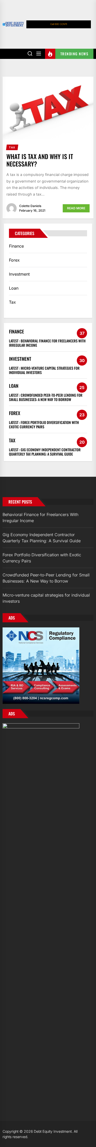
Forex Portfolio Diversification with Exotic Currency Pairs (44, 424)
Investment (19, 274)
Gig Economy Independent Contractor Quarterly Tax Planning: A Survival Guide (45, 452)
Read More (76, 208)
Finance (16, 246)
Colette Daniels (30, 206)
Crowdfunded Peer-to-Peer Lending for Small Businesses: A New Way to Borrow (45, 397)
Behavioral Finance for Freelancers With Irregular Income (47, 343)
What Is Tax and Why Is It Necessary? (39, 160)
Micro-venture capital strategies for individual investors (44, 370)
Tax (12, 302)
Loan (13, 288)
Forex (14, 260)
